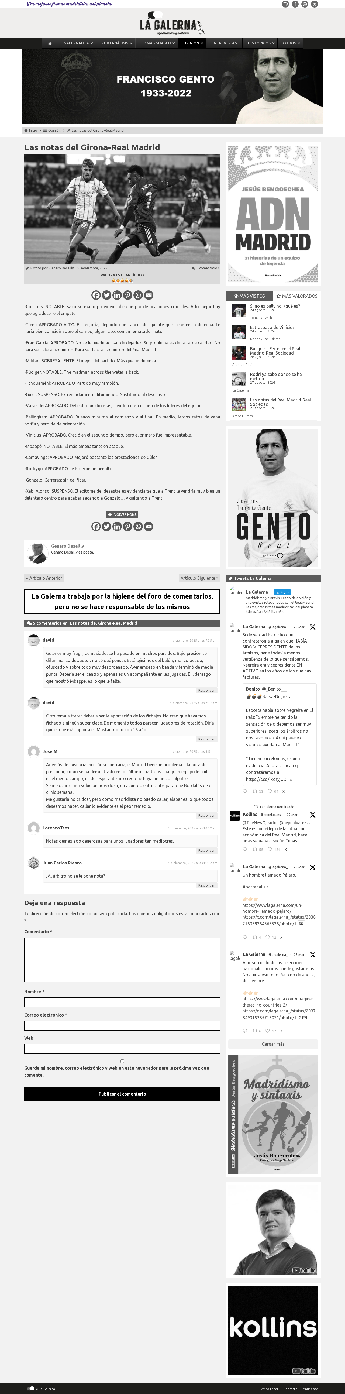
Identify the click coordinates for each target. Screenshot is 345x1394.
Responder (206, 690)
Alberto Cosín (243, 364)
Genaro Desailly (61, 268)
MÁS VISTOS (252, 296)
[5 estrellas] (131, 280)
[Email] (148, 295)
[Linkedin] (117, 295)
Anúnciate (310, 1388)
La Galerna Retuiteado (277, 807)
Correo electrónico (45, 1014)
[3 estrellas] (122, 280)
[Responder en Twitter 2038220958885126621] (246, 792)
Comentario (38, 931)
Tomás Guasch (261, 318)
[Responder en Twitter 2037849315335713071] (246, 1032)
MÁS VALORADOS (299, 296)
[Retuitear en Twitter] (256, 807)
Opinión (54, 130)
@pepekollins (270, 814)
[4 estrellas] (127, 280)
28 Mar (299, 954)
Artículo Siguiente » (199, 578)
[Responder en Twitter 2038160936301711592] (246, 850)
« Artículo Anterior (44, 578)
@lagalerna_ (278, 627)
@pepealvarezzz (295, 822)
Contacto (290, 1388)
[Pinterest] (127, 295)
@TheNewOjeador (260, 822)
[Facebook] (96, 295)
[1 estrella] (114, 280)
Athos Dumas (242, 416)
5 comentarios (207, 268)
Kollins (250, 814)
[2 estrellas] (118, 280)
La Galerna (240, 390)
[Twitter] (106, 295)
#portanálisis (256, 886)
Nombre (34, 991)
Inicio (33, 130)
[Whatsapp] (138, 295)
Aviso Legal (269, 1388)
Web (28, 1038)
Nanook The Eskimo (265, 339)
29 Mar (299, 627)
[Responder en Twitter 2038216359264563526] (246, 938)
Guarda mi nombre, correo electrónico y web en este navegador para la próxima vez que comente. (116, 1071)
